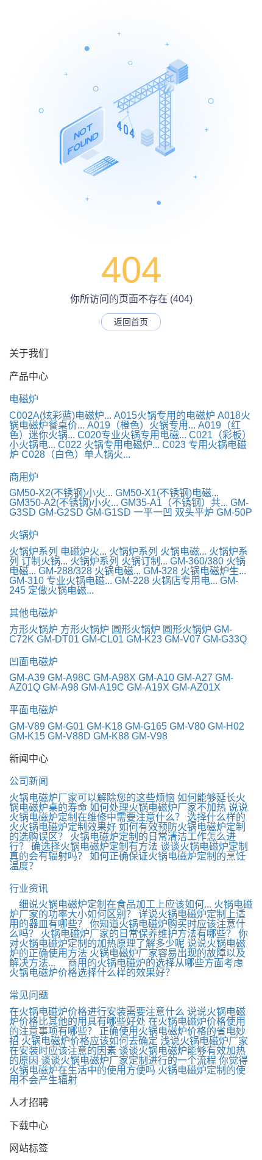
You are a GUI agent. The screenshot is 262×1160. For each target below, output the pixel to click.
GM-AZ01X (196, 687)
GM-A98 (61, 687)
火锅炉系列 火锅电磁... (158, 551)
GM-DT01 (58, 639)
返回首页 (131, 322)
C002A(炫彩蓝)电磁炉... (60, 415)
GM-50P (234, 512)
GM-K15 (27, 736)
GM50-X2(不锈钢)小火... (61, 493)
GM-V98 (150, 736)
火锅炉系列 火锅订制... (119, 561)
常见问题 (28, 995)
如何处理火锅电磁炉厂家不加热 (158, 807)
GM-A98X (114, 677)
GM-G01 (66, 726)
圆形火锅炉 (136, 629)
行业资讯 (28, 888)
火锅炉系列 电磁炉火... (58, 551)
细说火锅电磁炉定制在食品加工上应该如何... (110, 904)
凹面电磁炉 (33, 662)
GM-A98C (69, 677)
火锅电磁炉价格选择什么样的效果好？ (92, 972)
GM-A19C (102, 687)
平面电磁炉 (33, 710)
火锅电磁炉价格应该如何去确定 (89, 1041)
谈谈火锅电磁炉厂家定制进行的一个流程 (128, 1060)
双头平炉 (194, 512)
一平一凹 (152, 512)
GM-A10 (156, 677)
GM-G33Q (225, 639)
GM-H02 (226, 726)
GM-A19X (148, 687)
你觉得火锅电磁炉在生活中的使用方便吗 (128, 1065)
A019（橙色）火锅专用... (141, 425)
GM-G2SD (60, 512)
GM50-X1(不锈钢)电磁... (167, 493)
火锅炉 (23, 535)
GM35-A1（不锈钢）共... (174, 502)
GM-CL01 (103, 639)
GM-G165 (146, 726)
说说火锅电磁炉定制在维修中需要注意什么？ (128, 812)
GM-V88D (69, 736)
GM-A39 (27, 677)
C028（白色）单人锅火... (75, 454)
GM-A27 (195, 677)
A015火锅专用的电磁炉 (164, 415)
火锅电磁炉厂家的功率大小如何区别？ (131, 909)
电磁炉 (23, 399)
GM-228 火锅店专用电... (166, 580)
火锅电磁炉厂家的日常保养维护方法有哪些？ (138, 933)
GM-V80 (187, 726)
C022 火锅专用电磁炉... (109, 444)
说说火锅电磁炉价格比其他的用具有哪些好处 (127, 1016)
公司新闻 (28, 781)
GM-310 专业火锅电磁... (60, 580)
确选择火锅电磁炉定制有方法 (94, 846)
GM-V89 (27, 726)
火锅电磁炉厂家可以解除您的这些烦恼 (92, 797)
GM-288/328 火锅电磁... (89, 571)
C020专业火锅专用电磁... (131, 435)
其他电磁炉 (33, 613)
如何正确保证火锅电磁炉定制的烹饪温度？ (127, 861)
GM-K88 (111, 736)
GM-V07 (182, 639)
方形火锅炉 (33, 629)
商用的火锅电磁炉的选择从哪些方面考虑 (150, 963)
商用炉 (23, 477)
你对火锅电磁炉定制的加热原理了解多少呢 (128, 938)
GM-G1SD (108, 512)
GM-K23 (144, 639)
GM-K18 (104, 726)
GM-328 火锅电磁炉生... (194, 571)
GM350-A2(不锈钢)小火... (63, 502)
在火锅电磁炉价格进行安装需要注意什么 (97, 1011)
